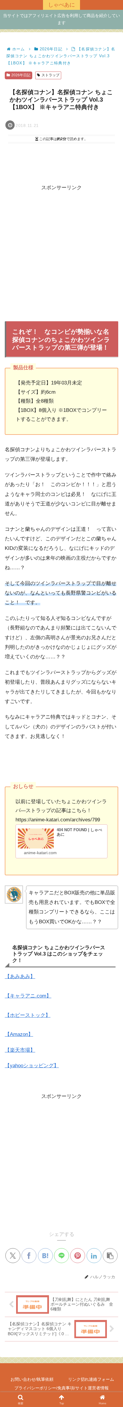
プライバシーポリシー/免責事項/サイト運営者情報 (61, 1388)
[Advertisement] (61, 254)
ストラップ (50, 75)
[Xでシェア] (12, 1255)
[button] (110, 1255)
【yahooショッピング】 (32, 1065)
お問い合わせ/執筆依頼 (31, 1379)
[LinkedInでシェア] (94, 1255)
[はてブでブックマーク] (45, 1255)
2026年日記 (20, 75)
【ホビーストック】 (27, 1015)
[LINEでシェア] (61, 1255)
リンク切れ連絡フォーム (91, 1379)
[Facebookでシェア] (28, 1255)
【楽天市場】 (20, 1050)
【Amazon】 (19, 1034)
